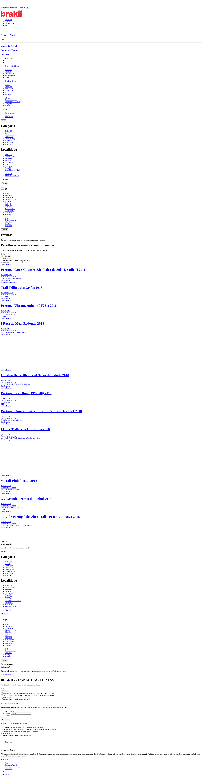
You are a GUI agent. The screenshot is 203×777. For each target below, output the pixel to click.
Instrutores (8, 70)
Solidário (8, 214)
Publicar (3, 551)
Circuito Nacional (11, 199)
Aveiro (8, 158)
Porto (8, 168)
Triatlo (8, 144)
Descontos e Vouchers (10, 50)
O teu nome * (5, 711)
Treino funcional (10, 220)
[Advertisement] (14, 348)
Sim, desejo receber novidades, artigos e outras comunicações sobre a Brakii (28, 693)
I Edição (8, 201)
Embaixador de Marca (12, 102)
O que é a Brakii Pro (12, 66)
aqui (27, 8)
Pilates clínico (9, 211)
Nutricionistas (9, 73)
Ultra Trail (8, 222)
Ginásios (8, 72)
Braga (8, 160)
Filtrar (3, 120)
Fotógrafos (8, 104)
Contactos (5, 54)
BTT (6, 92)
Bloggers (8, 98)
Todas (8, 131)
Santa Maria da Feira (13, 170)
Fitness (7, 115)
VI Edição (8, 226)
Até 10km (8, 195)
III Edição (8, 205)
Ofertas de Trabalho (9, 46)
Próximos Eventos (11, 81)
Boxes (7, 77)
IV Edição (8, 207)
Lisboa (8, 166)
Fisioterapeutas (10, 75)
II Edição (8, 203)
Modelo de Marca (11, 100)
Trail (6, 218)
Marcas (7, 105)
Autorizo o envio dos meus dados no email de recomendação (23, 727)
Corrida (7, 85)
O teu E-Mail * (6, 713)
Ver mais (8, 94)
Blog (6, 25)
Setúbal (8, 174)
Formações (8, 87)
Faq (2, 39)
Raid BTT (8, 213)
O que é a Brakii (8, 35)
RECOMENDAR (7, 256)
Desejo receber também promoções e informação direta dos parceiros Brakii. (28, 695)
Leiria (8, 164)
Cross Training (10, 113)
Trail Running (9, 89)
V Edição (8, 224)
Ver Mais (4, 183)
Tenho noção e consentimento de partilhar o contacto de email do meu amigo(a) (29, 729)
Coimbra (9, 162)
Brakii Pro (8, 20)
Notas (3, 718)
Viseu (8, 179)
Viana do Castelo (12, 176)
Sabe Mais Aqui (6, 675)
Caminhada (9, 90)
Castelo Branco (11, 157)
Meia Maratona (10, 209)
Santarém (9, 172)
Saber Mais (4, 759)
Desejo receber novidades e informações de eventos (20, 732)
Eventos (7, 22)
